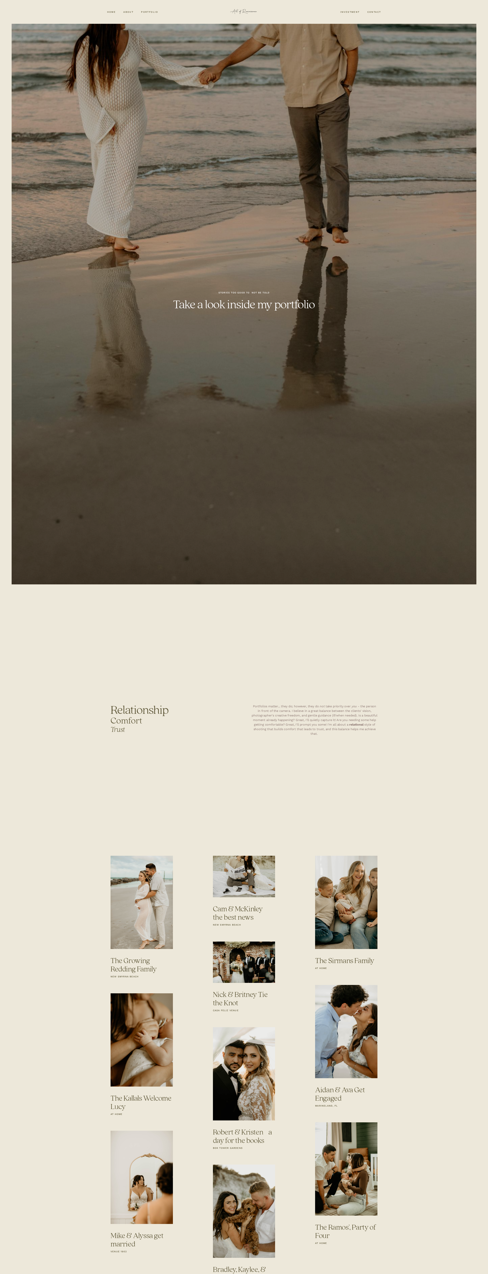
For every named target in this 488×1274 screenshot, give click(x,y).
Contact (374, 12)
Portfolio (149, 12)
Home (111, 12)
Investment (350, 12)
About (128, 12)
